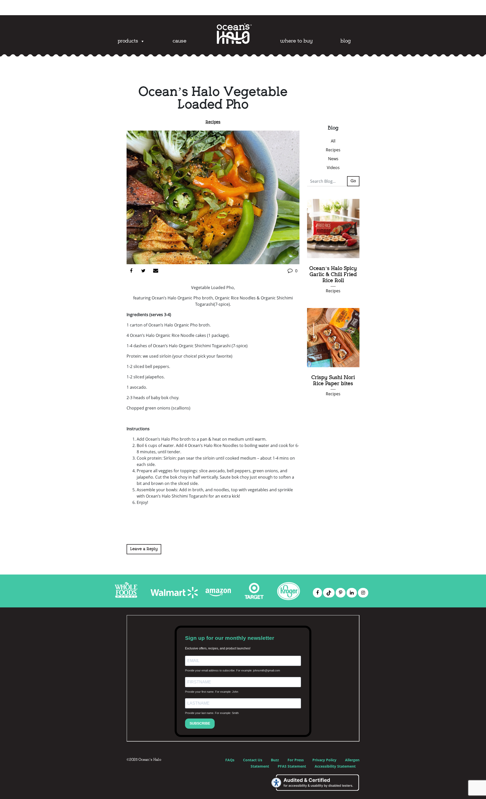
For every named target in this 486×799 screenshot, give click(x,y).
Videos (333, 167)
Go (353, 181)
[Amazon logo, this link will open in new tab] (218, 614)
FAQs (229, 759)
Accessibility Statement (335, 766)
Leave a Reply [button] (144, 549)
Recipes (213, 122)
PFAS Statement (292, 766)
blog (345, 41)
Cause (179, 41)
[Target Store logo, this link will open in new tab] (254, 592)
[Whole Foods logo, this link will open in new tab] (126, 596)
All (333, 141)
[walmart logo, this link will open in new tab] (174, 597)
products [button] (128, 41)
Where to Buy (296, 41)
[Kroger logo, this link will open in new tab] (288, 598)
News (333, 158)
